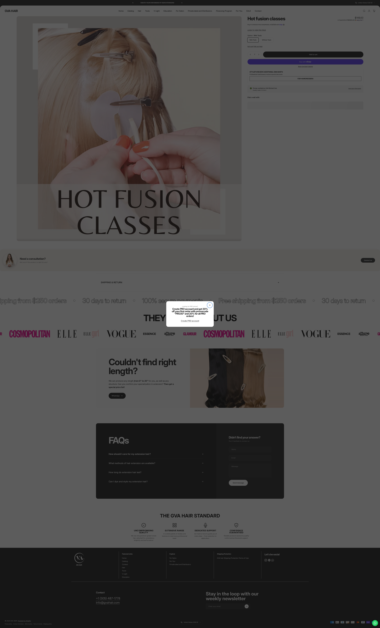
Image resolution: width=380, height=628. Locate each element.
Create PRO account (190, 321)
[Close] (209, 305)
